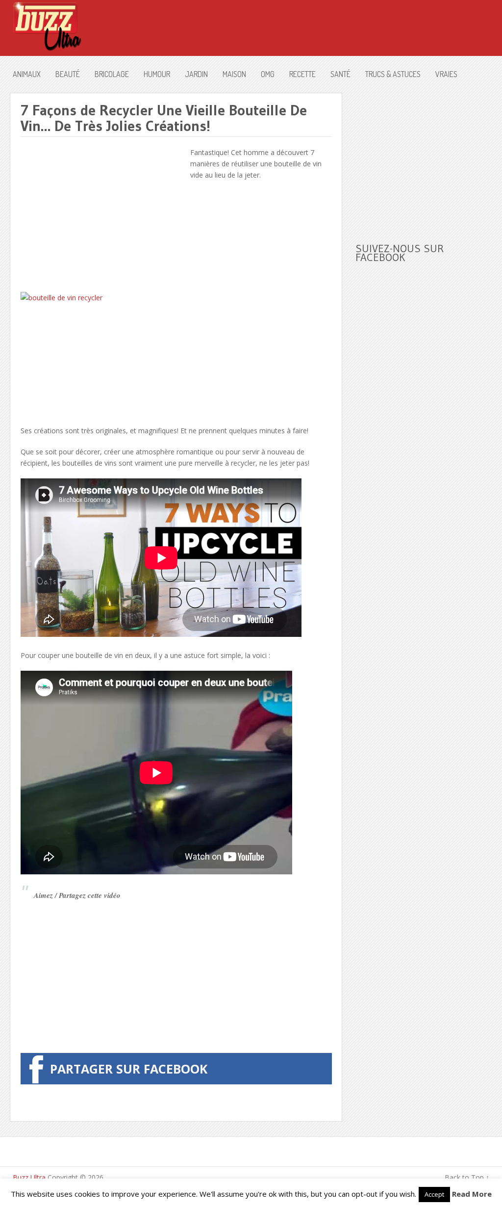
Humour (157, 74)
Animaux (27, 74)
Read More (472, 1194)
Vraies (446, 74)
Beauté (67, 74)
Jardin (196, 74)
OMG (268, 74)
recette (302, 74)
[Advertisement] (103, 215)
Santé (340, 74)
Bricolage (112, 74)
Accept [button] (434, 1194)
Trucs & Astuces (393, 74)
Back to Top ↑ (467, 1177)
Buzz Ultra (29, 1177)
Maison (234, 74)
